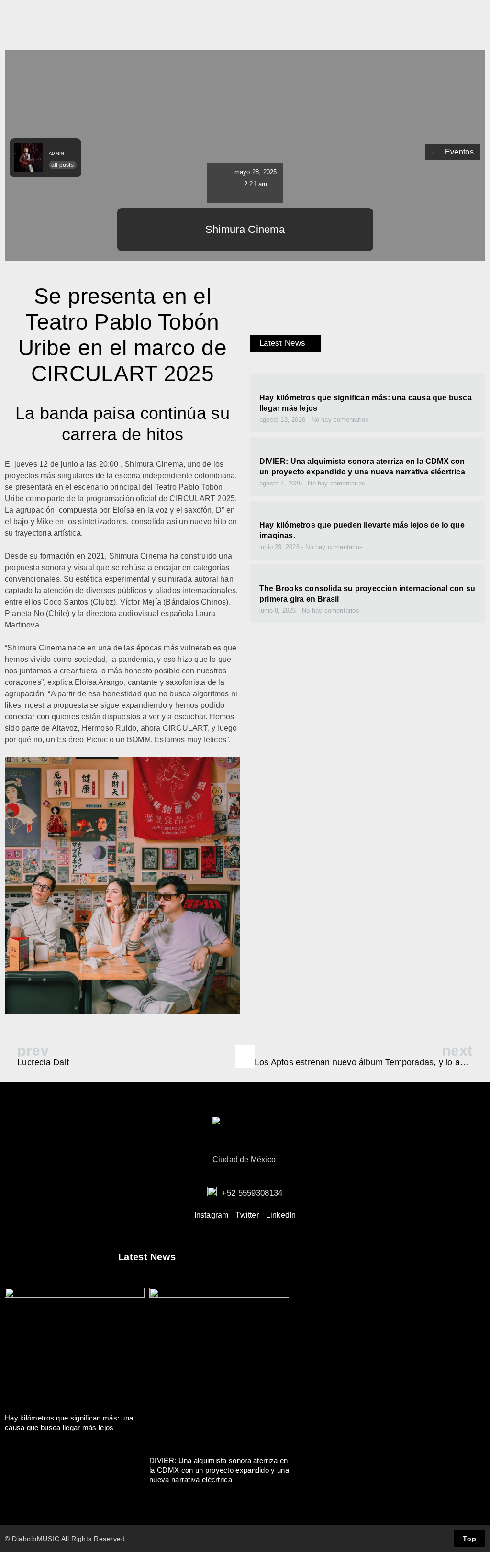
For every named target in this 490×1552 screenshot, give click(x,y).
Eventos (459, 152)
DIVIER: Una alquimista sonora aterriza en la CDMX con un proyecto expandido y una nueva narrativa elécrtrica (219, 1470)
